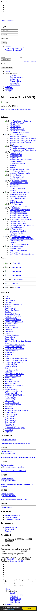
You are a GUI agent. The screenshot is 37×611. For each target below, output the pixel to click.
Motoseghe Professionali (19, 217)
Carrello (13, 75)
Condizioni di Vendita (12, 519)
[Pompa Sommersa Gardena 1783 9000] (12, 467)
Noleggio (8, 91)
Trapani (12, 167)
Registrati (9, 21)
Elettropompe (17, 146)
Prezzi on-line (15, 85)
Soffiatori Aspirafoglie (17, 189)
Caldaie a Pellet (15, 248)
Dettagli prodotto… (7, 451)
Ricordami (4, 39)
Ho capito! (29, 608)
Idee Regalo (16, 175)
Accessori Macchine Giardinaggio (22, 239)
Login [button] (3, 21)
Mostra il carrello (30, 61)
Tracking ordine (10, 529)
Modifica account (11, 527)
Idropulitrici (14, 158)
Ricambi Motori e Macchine (19, 244)
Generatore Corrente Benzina (20, 173)
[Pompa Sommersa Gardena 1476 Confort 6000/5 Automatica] (8, 481)
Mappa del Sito (15, 81)
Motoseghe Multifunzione (19, 216)
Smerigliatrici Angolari (17, 163)
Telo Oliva (13, 235)
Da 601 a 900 (18, 279)
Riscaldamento (17, 246)
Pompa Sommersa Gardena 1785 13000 (14, 499)
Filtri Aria (13, 243)
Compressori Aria (16, 156)
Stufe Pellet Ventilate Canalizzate (22, 254)
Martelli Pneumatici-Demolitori (21, 160)
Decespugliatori (17, 134)
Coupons (8, 531)
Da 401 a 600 (16, 275)
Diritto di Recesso (11, 517)
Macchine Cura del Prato (18, 196)
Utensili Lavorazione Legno (19, 169)
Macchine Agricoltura (19, 181)
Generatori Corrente (20, 171)
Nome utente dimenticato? (14, 48)
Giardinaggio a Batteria (18, 194)
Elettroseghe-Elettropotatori (20, 210)
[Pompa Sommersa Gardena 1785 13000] (8, 496)
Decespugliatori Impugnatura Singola (23, 140)
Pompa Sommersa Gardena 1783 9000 (13, 471)
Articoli (17, 288)
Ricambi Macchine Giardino (21, 237)
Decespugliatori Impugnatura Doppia (23, 138)
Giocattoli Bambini (16, 179)
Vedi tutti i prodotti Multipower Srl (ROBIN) (16, 109)
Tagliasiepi (13, 190)
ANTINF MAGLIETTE (17, 129)
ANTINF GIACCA (15, 127)
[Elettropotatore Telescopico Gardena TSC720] (8, 440)
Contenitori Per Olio (17, 233)
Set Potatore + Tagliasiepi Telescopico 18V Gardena (18, 457)
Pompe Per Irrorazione (18, 198)
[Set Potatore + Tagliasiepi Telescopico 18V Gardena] (9, 453)
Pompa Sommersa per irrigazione (22, 148)
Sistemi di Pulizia (16, 161)
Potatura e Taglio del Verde (22, 219)
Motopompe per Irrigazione (19, 206)
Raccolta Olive (17, 229)
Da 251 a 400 (16, 271)
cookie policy (15, 83)
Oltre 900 (15, 283)
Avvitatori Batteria (16, 154)
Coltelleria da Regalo (17, 177)
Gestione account (16, 77)
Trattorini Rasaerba (16, 202)
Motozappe (14, 187)
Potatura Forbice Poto (17, 221)
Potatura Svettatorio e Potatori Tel (22, 225)
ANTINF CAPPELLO (17, 123)
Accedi (4, 42)
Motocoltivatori (15, 185)
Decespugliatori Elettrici (18, 136)
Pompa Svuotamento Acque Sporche (23, 150)
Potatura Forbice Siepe (18, 223)
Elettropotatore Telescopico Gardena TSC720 (15, 443)
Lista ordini (14, 79)
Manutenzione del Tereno (19, 183)
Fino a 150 (16, 263)
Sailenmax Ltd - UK (16, 561)
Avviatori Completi (16, 241)
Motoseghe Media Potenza (19, 214)
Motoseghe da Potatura (18, 212)
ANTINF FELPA (15, 125)
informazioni (11, 609)
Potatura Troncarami (17, 227)
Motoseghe (16, 208)
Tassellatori (14, 165)
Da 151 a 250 (16, 267)
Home (7, 71)
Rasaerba (13, 200)
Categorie (8, 87)
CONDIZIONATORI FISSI (18, 250)
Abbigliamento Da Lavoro (22, 121)
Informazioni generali (12, 515)
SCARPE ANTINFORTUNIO (19, 133)
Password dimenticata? (13, 50)
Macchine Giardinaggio (21, 192)
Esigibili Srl (11, 559)
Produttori (9, 89)
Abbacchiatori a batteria (18, 231)
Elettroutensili (17, 152)
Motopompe (16, 204)
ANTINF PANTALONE (17, 131)
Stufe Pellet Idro (15, 252)
